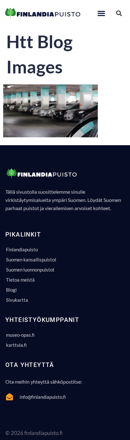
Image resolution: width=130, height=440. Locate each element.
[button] (101, 13)
